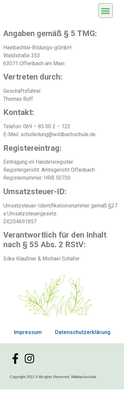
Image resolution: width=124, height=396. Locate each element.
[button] (105, 10)
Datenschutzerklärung (82, 332)
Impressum (28, 332)
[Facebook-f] (15, 358)
